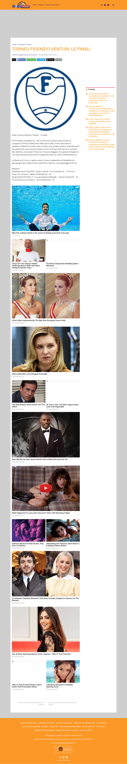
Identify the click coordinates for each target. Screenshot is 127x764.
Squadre (41, 5)
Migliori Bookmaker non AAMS (67, 730)
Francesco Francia (24, 44)
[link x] (101, 5)
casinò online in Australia (31, 726)
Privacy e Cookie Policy (28, 723)
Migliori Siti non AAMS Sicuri (45, 730)
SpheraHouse (66, 760)
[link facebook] (105, 5)
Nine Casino (100, 726)
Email (59, 59)
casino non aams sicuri (64, 723)
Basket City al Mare (52, 5)
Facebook (22, 59)
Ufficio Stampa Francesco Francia (24, 55)
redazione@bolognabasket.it (66, 743)
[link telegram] (108, 5)
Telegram (41, 59)
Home (14, 44)
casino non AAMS (88, 726)
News (35, 5)
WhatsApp (32, 59)
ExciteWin (45, 726)
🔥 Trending (90, 89)
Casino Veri (54, 726)
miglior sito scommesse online (84, 723)
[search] (113, 5)
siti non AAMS (102, 723)
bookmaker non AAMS (46, 723)
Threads (51, 59)
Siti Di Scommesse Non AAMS (70, 726)
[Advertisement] (63, 24)
